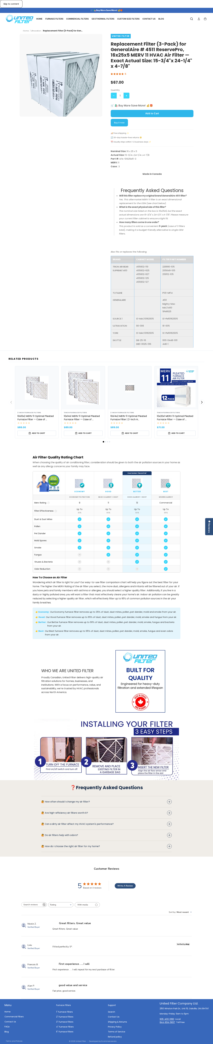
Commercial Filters (14, 1016)
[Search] (191, 19)
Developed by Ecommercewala (102, 1041)
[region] (106, 522)
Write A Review (125, 885)
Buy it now (119, 122)
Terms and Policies (14, 1041)
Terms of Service (116, 1031)
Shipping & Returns (117, 1021)
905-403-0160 (167, 1019)
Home (7, 1011)
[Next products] (201, 402)
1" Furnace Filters (64, 1011)
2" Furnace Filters (64, 1016)
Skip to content (11, 3)
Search (111, 1011)
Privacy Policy (115, 1026)
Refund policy (115, 1036)
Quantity (115, 90)
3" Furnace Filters (64, 1021)
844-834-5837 (167, 1022)
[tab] (103, 442)
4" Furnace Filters (65, 1026)
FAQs (7, 1026)
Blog (6, 1031)
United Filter (81, 1041)
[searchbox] (31, 904)
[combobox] (60, 904)
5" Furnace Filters (64, 1031)
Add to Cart (152, 113)
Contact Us (10, 1021)
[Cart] (205, 19)
